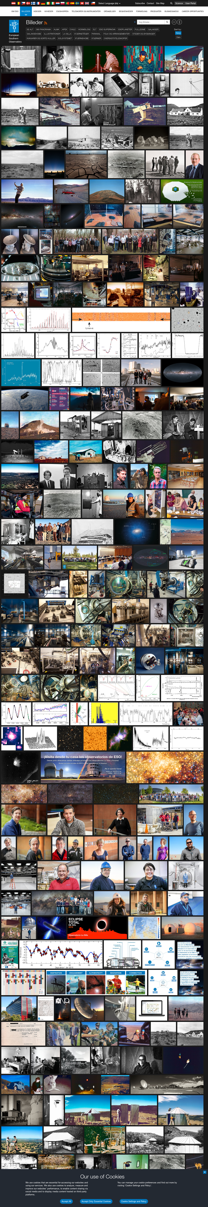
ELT (94, 29)
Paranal (96, 34)
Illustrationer (52, 34)
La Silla (67, 34)
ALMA (56, 29)
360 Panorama (43, 29)
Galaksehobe (34, 34)
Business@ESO (172, 11)
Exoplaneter (125, 29)
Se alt (30, 29)
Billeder (26, 11)
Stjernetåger (81, 34)
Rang (178, 33)
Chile (73, 29)
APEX (64, 29)
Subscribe (140, 3)
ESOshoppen (62, 11)
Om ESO (14, 11)
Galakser (153, 29)
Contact (150, 3)
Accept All (66, 1201)
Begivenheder (126, 11)
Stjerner (96, 38)
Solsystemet (65, 38)
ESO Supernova (107, 29)
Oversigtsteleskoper (115, 38)
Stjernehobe (82, 38)
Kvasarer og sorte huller (41, 38)
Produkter (155, 11)
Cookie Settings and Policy (133, 1201)
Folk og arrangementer (117, 34)
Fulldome (140, 29)
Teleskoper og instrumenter (86, 11)
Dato (178, 37)
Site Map (160, 3)
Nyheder (49, 11)
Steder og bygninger (143, 34)
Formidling (141, 11)
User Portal (190, 3)
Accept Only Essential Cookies (96, 1201)
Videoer (37, 11)
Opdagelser (110, 11)
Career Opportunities (193, 11)
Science (179, 3)
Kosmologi (84, 29)
